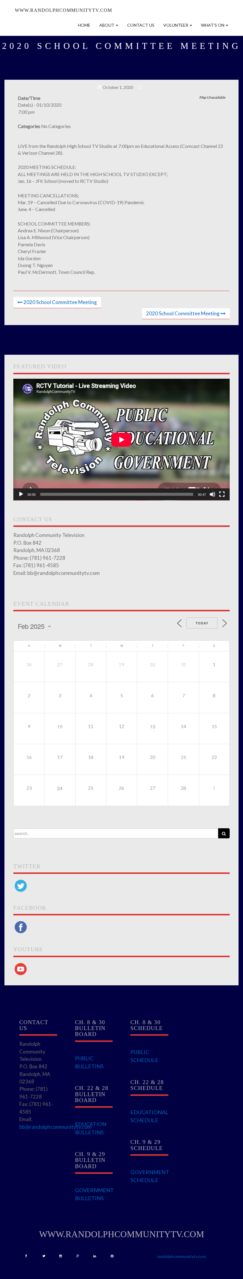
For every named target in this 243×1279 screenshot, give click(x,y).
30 (152, 664)
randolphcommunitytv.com (181, 1256)
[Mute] (212, 494)
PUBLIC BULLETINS (89, 1062)
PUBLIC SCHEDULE (144, 1056)
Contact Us (140, 25)
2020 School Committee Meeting (60, 302)
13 (152, 726)
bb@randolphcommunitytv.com (63, 573)
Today (202, 623)
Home (84, 25)
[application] (121, 440)
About (107, 25)
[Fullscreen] (222, 494)
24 (60, 788)
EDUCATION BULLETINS (90, 1128)
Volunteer (176, 25)
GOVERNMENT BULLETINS (94, 1194)
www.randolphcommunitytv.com (63, 10)
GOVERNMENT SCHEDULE (149, 1176)
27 (60, 664)
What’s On (213, 25)
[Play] (21, 494)
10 (60, 726)
